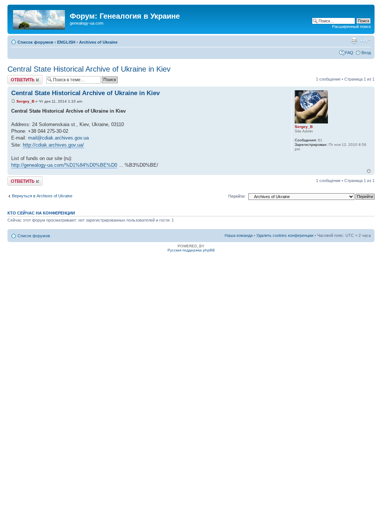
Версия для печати (354, 40)
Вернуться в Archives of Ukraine (42, 196)
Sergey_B (25, 101)
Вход (366, 52)
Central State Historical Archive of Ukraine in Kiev (88, 69)
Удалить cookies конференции (284, 235)
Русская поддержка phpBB (191, 250)
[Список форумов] (39, 18)
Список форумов (35, 42)
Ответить (16, 77)
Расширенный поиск (351, 26)
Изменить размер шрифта (365, 40)
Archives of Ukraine (98, 42)
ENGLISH (66, 42)
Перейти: (236, 196)
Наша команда (239, 235)
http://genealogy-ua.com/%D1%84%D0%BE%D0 (64, 165)
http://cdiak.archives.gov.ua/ (53, 145)
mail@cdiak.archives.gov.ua (58, 138)
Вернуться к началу (369, 171)
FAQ (349, 52)
